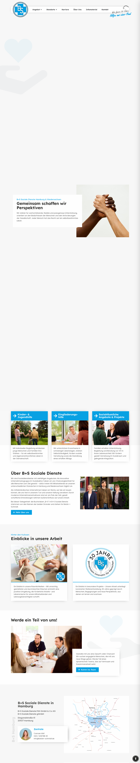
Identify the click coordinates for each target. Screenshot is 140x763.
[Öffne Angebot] (41, 9)
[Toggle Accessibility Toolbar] (136, 759)
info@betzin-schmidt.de (44, 738)
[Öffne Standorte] (56, 9)
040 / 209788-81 (41, 736)
